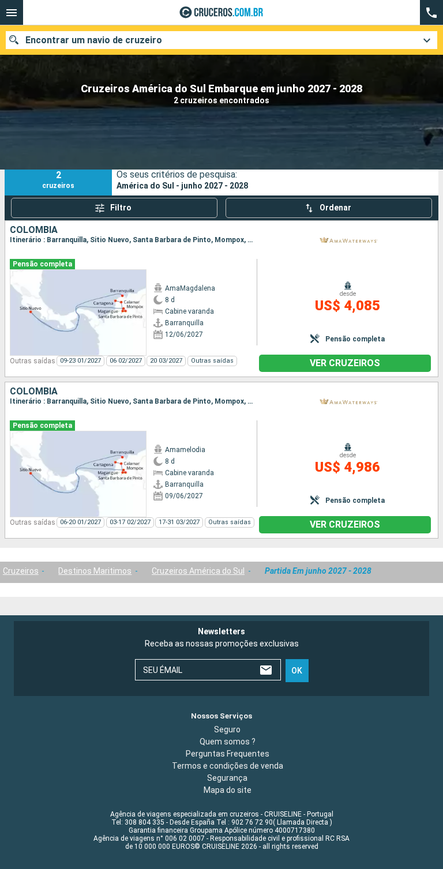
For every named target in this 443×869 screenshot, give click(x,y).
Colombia (34, 230)
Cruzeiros (21, 570)
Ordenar (335, 207)
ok (296, 670)
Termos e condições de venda (227, 765)
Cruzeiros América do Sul (198, 570)
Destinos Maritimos (95, 570)
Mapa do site (227, 790)
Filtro (121, 207)
